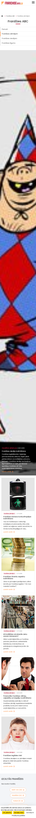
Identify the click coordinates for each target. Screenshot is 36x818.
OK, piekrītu (7, 813)
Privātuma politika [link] (18, 815)
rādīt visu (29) (17, 790)
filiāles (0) (16, 801)
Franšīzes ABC (10, 16)
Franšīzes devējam (9, 38)
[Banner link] (18, 10)
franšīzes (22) (17, 795)
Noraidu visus (18, 813)
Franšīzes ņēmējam (23, 16)
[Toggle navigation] (33, 2)
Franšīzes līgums (8, 43)
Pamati (5, 29)
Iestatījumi (30, 813)
